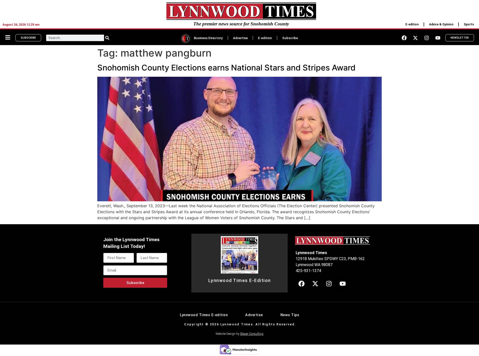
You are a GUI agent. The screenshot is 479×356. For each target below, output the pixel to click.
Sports (469, 24)
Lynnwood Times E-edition (204, 315)
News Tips (289, 315)
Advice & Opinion (441, 24)
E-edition (412, 24)
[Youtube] (438, 38)
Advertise (240, 38)
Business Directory (208, 38)
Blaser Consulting (251, 334)
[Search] (107, 38)
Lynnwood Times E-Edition (239, 280)
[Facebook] (404, 38)
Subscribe (290, 38)
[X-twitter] (415, 38)
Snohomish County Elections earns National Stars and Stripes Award (226, 67)
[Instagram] (427, 38)
